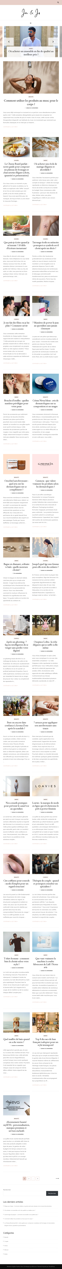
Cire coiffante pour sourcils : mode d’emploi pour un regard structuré (16, 883)
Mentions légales (11, 1266)
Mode (31, 48)
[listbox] (31, 41)
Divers (16, 160)
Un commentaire (18, 573)
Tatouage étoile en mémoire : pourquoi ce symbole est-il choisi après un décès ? (45, 245)
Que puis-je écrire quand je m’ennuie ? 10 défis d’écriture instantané (16, 245)
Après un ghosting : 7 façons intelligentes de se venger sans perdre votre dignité (16, 646)
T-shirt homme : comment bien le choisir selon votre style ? (16, 961)
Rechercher (7, 1190)
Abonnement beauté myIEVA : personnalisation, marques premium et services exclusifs (16, 1126)
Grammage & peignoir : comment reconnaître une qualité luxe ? (31, 52)
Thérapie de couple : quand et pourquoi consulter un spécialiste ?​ (45, 883)
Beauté (31, 96)
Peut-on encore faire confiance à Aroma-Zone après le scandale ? (16, 725)
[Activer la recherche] (58, 2)
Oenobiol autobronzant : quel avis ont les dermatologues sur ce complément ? (16, 485)
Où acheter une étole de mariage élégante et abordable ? (45, 166)
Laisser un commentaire (32, 108)
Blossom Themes (36, 1266)
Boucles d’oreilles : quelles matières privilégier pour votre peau (16, 403)
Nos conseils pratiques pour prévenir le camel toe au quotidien (16, 805)
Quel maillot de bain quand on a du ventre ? (16, 1040)
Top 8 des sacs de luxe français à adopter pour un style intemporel (45, 1042)
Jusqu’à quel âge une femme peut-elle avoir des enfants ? (45, 565)
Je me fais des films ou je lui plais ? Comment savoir (16, 324)
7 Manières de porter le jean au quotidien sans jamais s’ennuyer (45, 325)
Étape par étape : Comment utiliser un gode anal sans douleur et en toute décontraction (28, 1206)
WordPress (52, 1266)
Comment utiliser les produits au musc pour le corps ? (31, 102)
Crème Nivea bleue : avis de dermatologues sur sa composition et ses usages (45, 403)
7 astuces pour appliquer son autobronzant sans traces (45, 725)
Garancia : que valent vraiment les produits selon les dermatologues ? (46, 483)
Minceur (6, 1250)
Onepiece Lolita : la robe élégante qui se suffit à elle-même (45, 644)
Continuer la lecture (10, 127)
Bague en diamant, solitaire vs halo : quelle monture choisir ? (16, 566)
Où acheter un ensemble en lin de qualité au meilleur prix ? (19, 1210)
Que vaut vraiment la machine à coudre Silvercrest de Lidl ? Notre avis (45, 963)
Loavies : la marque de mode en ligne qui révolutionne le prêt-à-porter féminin (45, 805)
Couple (16, 319)
